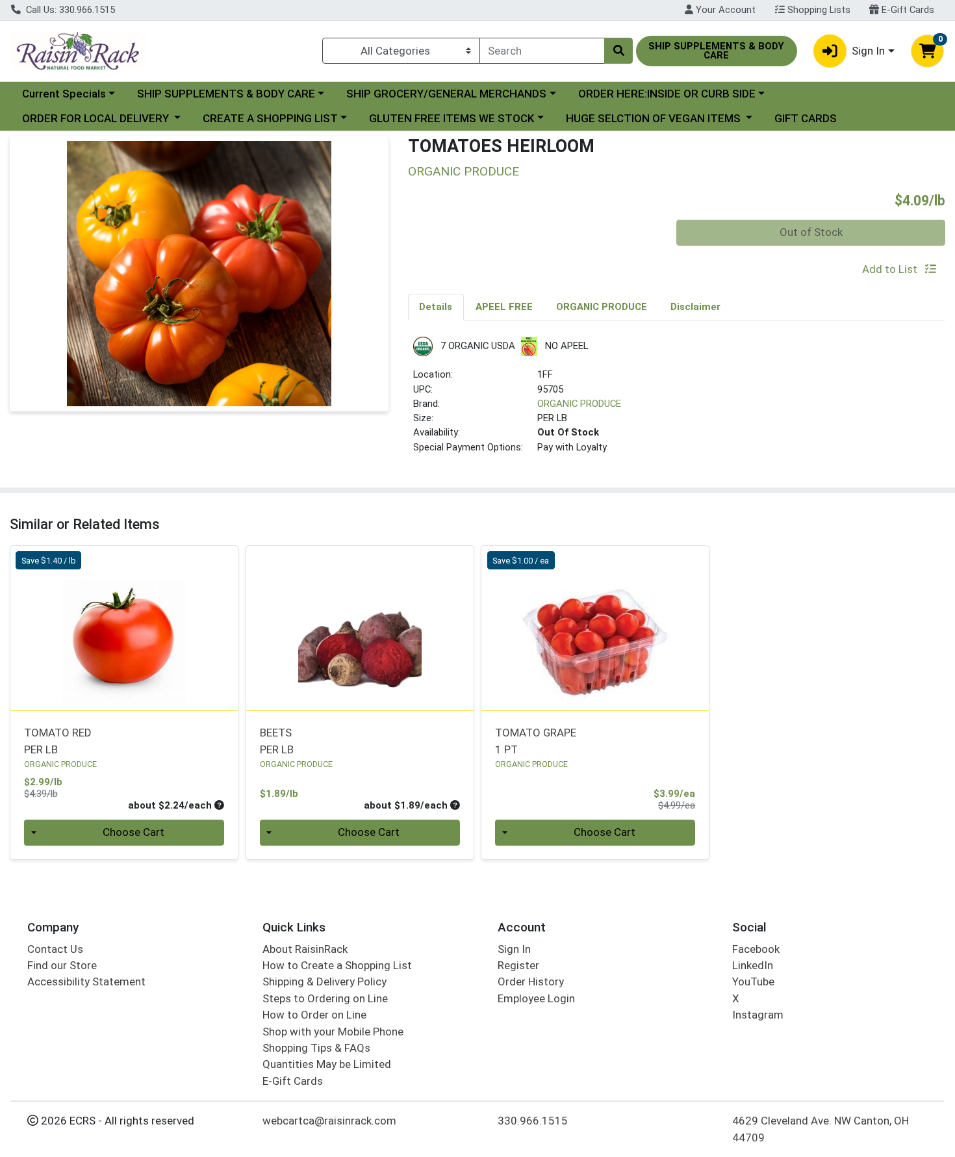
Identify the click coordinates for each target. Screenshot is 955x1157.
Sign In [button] (868, 50)
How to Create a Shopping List (337, 965)
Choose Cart (133, 832)
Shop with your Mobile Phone (332, 1031)
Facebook (756, 949)
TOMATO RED (58, 740)
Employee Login (536, 998)
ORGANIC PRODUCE (579, 404)
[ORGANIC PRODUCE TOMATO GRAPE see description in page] (595, 628)
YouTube (753, 981)
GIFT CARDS (805, 118)
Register (518, 965)
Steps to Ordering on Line (325, 998)
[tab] (436, 307)
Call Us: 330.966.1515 (69, 10)
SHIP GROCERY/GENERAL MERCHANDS (446, 93)
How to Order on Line (314, 1014)
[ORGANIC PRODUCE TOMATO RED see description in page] (124, 628)
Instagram (757, 1014)
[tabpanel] (677, 401)
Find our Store (62, 965)
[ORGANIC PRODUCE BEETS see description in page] (359, 628)
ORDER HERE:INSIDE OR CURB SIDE (667, 93)
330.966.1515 (533, 1120)
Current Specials (64, 93)
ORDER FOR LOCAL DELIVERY (97, 118)
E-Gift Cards (906, 10)
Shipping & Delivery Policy (324, 981)
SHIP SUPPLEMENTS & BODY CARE (226, 93)
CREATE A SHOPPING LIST (270, 118)
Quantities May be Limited (326, 1064)
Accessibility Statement (86, 981)
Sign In (514, 949)
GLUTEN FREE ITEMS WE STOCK (451, 118)
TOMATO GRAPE (535, 740)
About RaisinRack (305, 949)
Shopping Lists (817, 10)
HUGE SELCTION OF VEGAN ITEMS (654, 118)
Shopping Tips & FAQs (316, 1047)
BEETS (277, 740)
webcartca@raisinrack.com (329, 1120)
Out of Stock (811, 232)
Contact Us (55, 949)
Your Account (724, 10)
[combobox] (542, 51)
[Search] (618, 51)
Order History (531, 981)
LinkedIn (752, 965)
